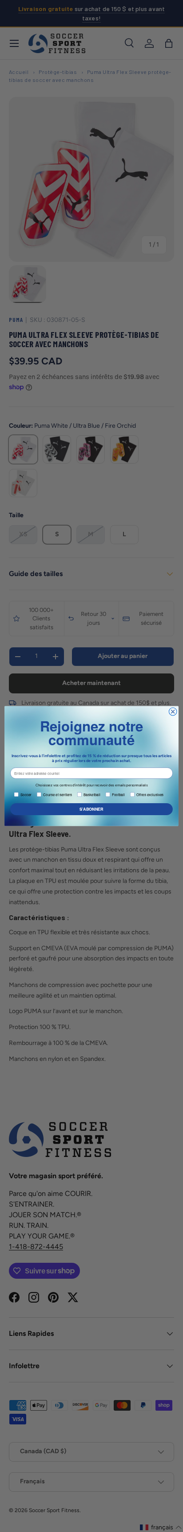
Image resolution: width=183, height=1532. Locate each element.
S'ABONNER (91, 809)
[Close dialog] (173, 712)
